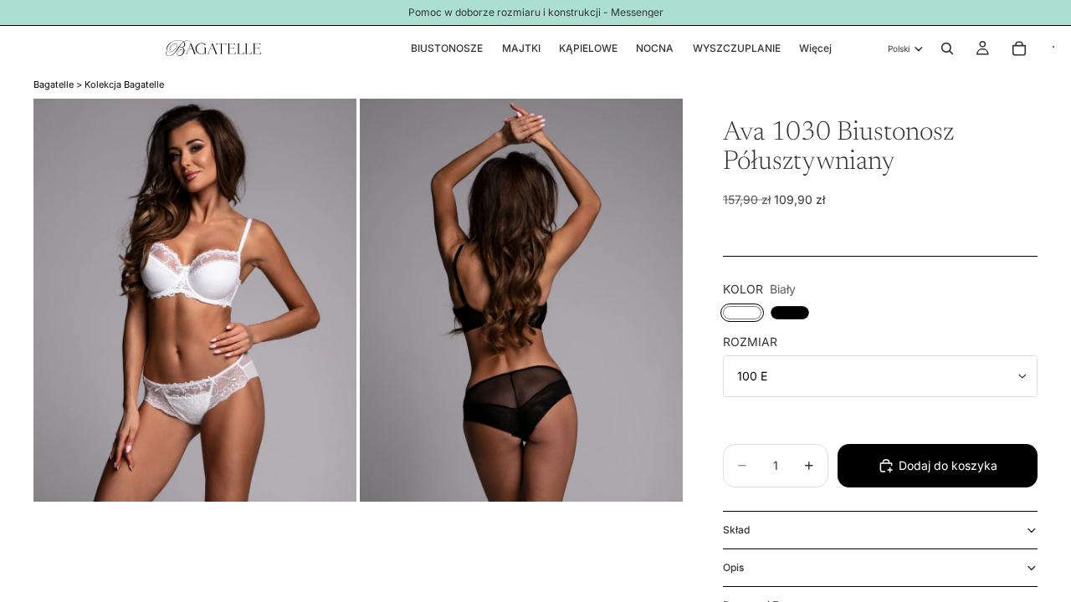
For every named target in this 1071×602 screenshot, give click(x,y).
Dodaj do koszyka (948, 465)
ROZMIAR (750, 341)
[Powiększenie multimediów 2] (521, 301)
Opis (733, 567)
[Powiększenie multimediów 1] (194, 301)
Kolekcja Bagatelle (124, 84)
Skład (736, 529)
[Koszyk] (1019, 48)
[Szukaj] (947, 48)
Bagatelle (53, 84)
